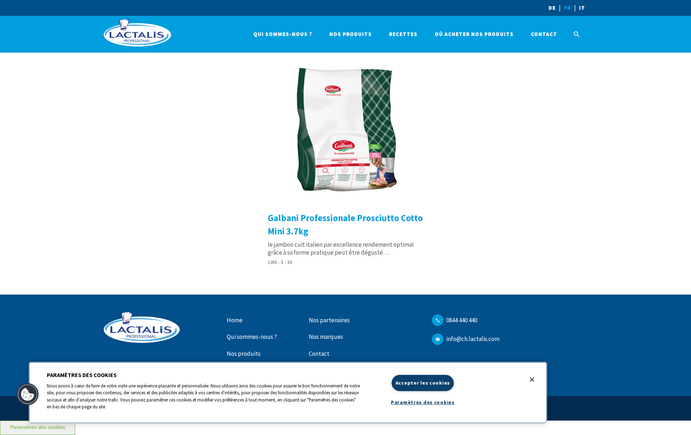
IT (582, 7)
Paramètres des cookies (37, 427)
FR (567, 7)
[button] (27, 394)
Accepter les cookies (423, 383)
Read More (345, 160)
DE (552, 7)
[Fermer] (532, 379)
